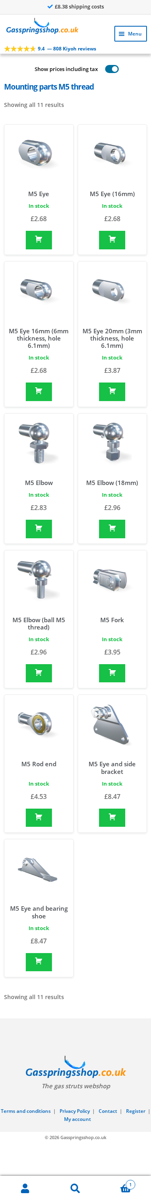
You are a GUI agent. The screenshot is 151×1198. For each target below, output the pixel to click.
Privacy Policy (75, 1111)
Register (135, 1111)
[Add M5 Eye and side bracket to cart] (112, 818)
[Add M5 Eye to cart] (39, 240)
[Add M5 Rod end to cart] (39, 818)
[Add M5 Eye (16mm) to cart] (112, 240)
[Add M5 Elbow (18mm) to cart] (112, 529)
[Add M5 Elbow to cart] (39, 529)
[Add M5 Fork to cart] (112, 673)
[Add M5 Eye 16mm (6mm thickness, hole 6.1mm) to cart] (39, 392)
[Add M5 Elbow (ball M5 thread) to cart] (39, 673)
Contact (108, 1111)
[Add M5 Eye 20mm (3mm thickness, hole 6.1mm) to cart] (112, 392)
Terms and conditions (26, 1111)
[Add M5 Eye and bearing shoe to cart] (39, 962)
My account (77, 1119)
